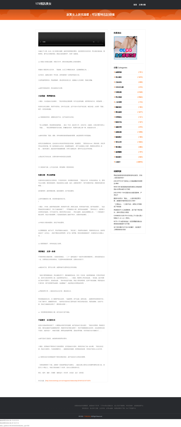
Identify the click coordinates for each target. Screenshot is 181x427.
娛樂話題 (129, 132)
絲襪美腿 (129, 72)
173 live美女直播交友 (106, 405)
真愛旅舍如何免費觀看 (81, 405)
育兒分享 (129, 142)
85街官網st (129, 405)
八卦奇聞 (129, 102)
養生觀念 (129, 147)
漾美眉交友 (85, 408)
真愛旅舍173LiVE (94, 405)
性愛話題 (129, 92)
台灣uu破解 (109, 408)
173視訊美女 (43, 3)
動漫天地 (129, 122)
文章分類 (142, 5)
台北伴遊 (102, 408)
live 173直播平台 (131, 408)
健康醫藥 (129, 152)
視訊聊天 (129, 157)
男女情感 (129, 97)
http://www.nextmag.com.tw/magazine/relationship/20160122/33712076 (68, 381)
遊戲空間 (129, 127)
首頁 (135, 5)
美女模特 (129, 77)
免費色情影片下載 (119, 408)
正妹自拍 (129, 82)
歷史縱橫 (129, 112)
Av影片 (129, 162)
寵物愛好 (129, 137)
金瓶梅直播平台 (138, 405)
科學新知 (129, 117)
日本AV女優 (129, 87)
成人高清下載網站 (119, 405)
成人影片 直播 (94, 408)
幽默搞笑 (129, 107)
